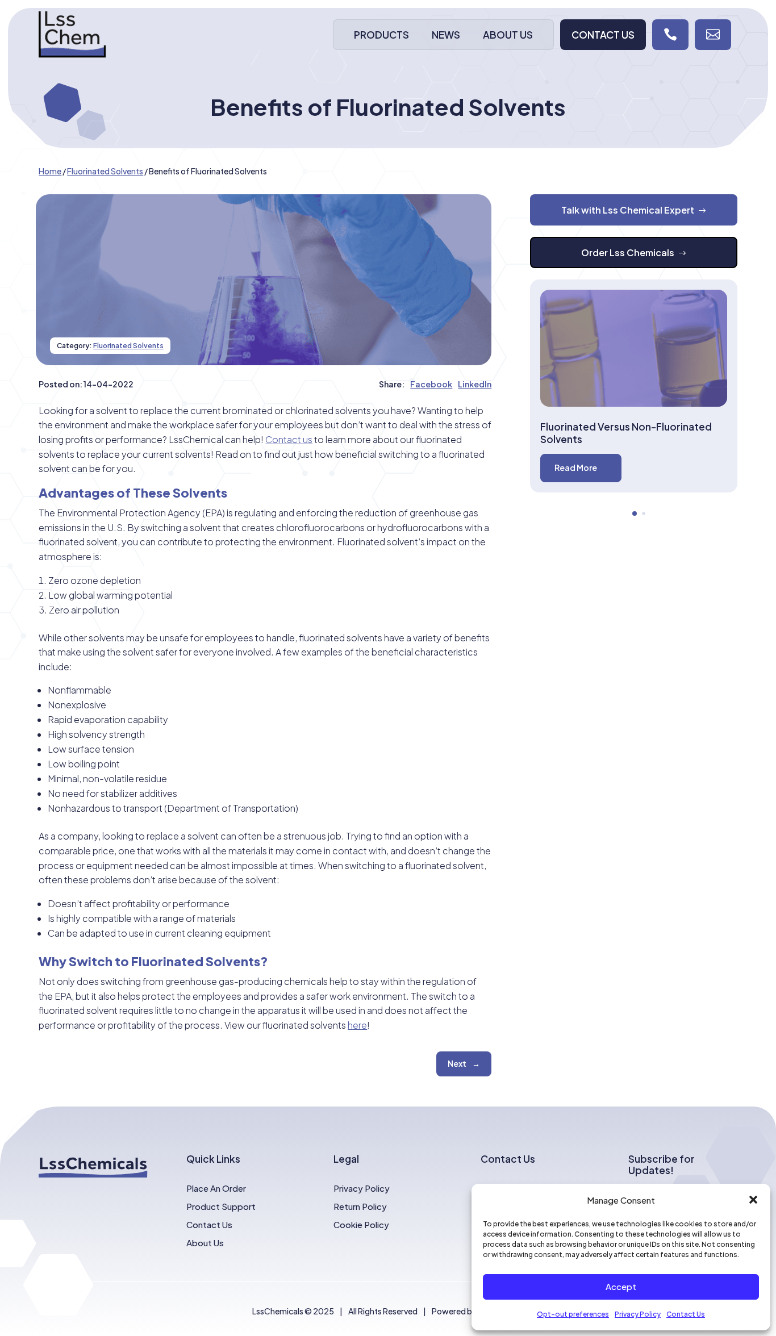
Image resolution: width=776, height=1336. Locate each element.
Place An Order (216, 1188)
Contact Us (685, 1314)
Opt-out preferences (573, 1314)
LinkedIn (474, 384)
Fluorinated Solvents (128, 345)
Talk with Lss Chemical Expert (627, 210)
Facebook (431, 384)
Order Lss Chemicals (627, 252)
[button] (753, 1199)
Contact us (288, 439)
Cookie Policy (361, 1224)
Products (381, 35)
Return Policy (360, 1206)
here (357, 1025)
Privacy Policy (638, 1314)
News (446, 35)
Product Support (221, 1206)
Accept (621, 1286)
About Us (508, 35)
